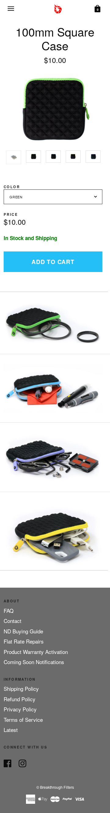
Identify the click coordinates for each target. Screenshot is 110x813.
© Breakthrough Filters (55, 787)
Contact (12, 620)
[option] (13, 157)
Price (11, 214)
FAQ (8, 610)
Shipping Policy (21, 688)
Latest (11, 729)
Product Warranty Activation (36, 651)
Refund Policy (19, 699)
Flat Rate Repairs (24, 641)
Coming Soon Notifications (34, 662)
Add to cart (52, 262)
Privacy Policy (20, 709)
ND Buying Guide (23, 631)
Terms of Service (23, 719)
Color (12, 186)
